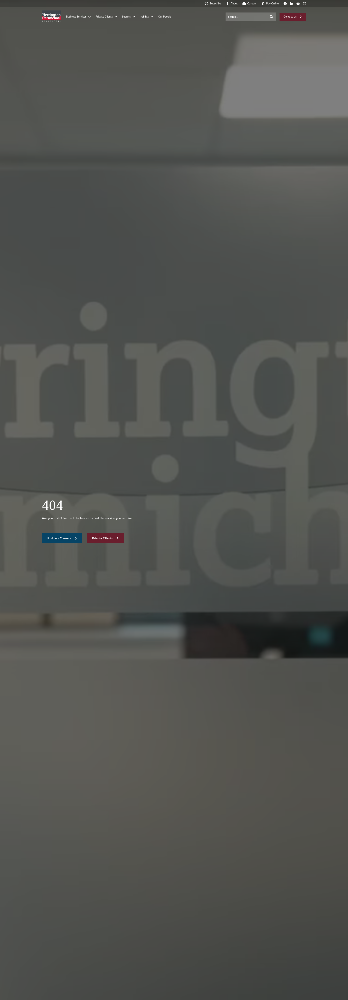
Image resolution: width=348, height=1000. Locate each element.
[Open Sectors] (134, 17)
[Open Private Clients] (116, 17)
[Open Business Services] (89, 17)
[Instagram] (304, 3)
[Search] (271, 16)
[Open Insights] (152, 17)
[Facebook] (285, 3)
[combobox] (246, 16)
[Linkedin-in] (291, 3)
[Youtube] (298, 3)
